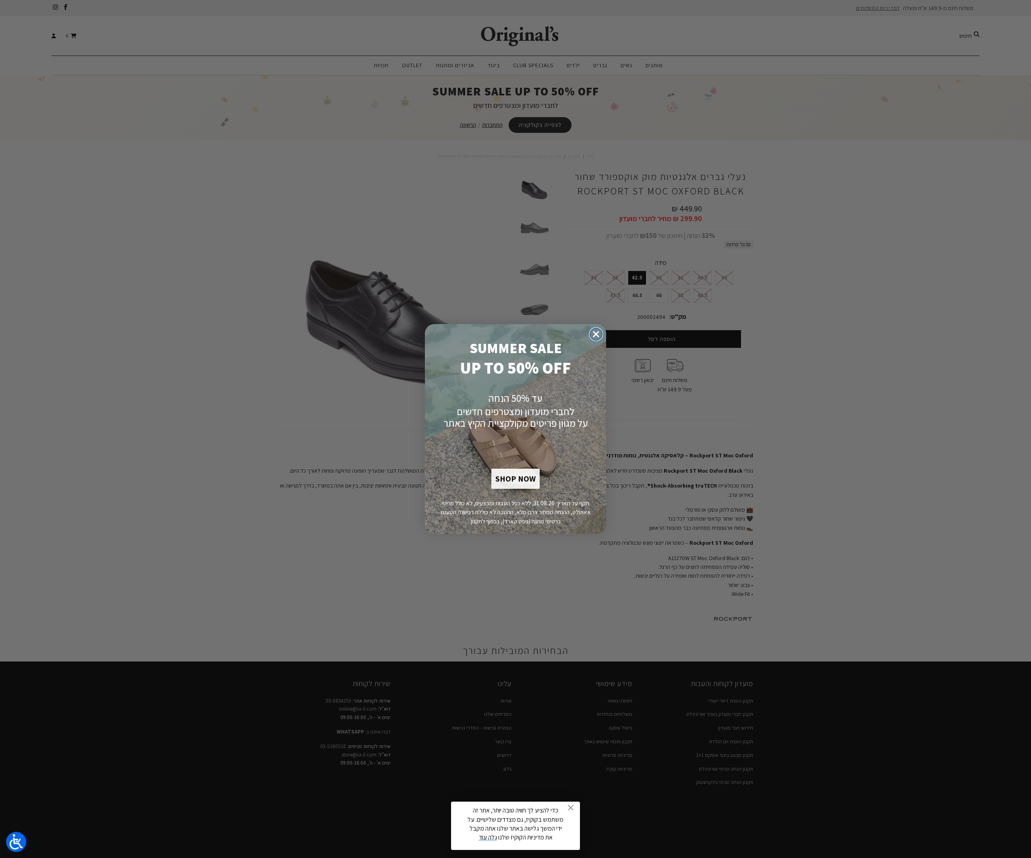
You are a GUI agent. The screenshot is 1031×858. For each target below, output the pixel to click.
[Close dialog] (596, 334)
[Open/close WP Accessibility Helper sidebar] (16, 842)
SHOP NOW (515, 478)
